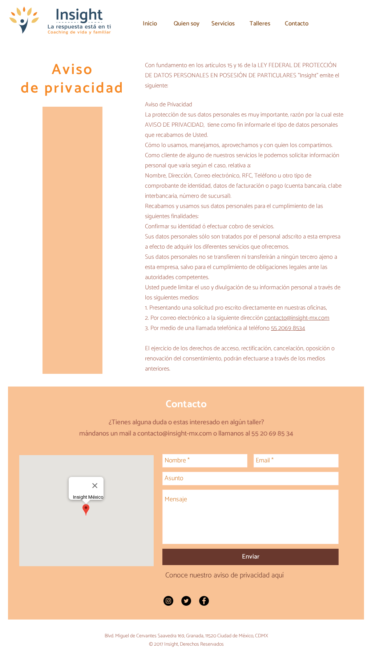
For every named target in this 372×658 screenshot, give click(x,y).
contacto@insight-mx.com (296, 318)
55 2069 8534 (288, 328)
